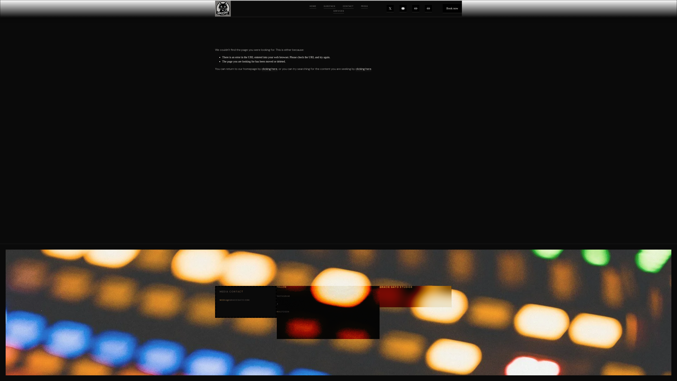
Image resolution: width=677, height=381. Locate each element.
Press (364, 6)
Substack (329, 6)
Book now (452, 8)
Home (313, 6)
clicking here (269, 69)
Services (338, 11)
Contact (348, 6)
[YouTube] (403, 8)
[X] (390, 8)
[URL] (415, 8)
